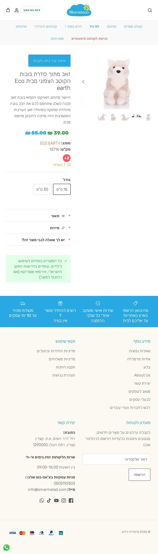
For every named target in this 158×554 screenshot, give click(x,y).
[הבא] (83, 81)
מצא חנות (57, 38)
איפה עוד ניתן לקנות (49, 61)
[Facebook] (71, 500)
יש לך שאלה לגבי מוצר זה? (43, 239)
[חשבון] (17, 10)
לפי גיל (94, 26)
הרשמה (139, 474)
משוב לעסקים (139, 391)
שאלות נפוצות (139, 351)
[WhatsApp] (42, 500)
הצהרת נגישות (63, 375)
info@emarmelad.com (47, 489)
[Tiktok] (49, 500)
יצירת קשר (142, 383)
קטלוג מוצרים (133, 26)
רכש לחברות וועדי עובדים (130, 407)
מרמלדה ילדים (130, 532)
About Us (142, 375)
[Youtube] (56, 500)
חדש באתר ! (73, 26)
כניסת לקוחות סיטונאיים (89, 38)
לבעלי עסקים (139, 399)
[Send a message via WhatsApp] (6, 547)
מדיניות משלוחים (62, 359)
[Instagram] (63, 500)
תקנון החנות (65, 367)
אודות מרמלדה (138, 359)
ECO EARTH (50, 143)
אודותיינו (21, 26)
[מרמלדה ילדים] (79, 10)
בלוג (146, 367)
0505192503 (64, 483)
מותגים (111, 26)
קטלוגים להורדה (45, 26)
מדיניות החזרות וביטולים (56, 351)
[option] (115, 82)
